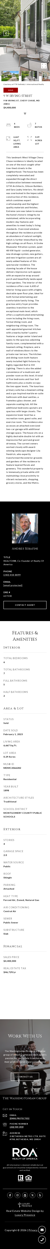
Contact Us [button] (25, 1077)
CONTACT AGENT (25, 605)
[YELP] (40, 1195)
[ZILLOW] (25, 1195)
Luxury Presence (25, 1214)
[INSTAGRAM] (17, 1195)
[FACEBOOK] (10, 1195)
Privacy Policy (36, 1230)
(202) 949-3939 (16, 1127)
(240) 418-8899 (12, 574)
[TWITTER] (32, 1195)
